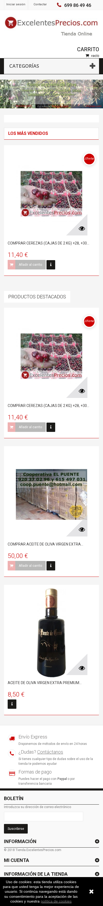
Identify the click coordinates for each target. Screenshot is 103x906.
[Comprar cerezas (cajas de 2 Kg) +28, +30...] (51, 193)
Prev (7, 94)
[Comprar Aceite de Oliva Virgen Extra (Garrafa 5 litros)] (51, 494)
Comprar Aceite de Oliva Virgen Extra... (45, 544)
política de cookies (56, 901)
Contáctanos (50, 752)
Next (96, 94)
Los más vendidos (28, 133)
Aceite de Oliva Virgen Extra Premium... (45, 683)
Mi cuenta (16, 860)
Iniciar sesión (15, 4)
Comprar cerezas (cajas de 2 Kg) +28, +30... (48, 243)
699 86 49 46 (77, 5)
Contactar (40, 4)
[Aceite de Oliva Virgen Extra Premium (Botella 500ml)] (51, 633)
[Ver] (50, 264)
